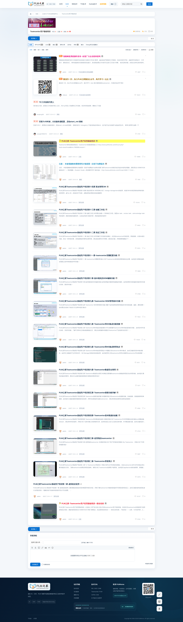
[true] (141, 4)
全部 (30, 44)
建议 (55, 44)
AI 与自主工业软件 (96, 598)
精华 (47, 50)
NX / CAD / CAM (96, 588)
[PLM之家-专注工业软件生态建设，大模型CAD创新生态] (39, 586)
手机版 (29, 618)
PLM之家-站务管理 (84, 95)
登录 (149, 4)
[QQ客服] (159, 608)
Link (42, 547)
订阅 (145, 31)
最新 (35, 50)
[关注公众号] (159, 601)
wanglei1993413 (42, 134)
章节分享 (38, 44)
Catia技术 (93, 4)
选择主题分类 (35, 542)
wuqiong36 (40, 114)
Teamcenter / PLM (96, 591)
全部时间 (143, 50)
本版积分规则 (149, 563)
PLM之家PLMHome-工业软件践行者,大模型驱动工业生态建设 (31, 14)
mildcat (65, 95)
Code (49, 547)
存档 (151, 31)
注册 (93, 555)
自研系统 (103, 4)
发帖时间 (135, 50)
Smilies (52, 547)
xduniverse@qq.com (120, 595)
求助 (76, 44)
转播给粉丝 (47, 564)
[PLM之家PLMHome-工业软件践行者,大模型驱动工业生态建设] (36, 4)
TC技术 (83, 4)
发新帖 (33, 38)
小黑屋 (35, 618)
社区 (67, 4)
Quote (45, 547)
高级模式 (131, 547)
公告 (47, 44)
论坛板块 (76, 591)
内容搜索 (76, 598)
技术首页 (76, 588)
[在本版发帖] (159, 594)
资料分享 (62, 44)
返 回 (152, 38)
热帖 (43, 50)
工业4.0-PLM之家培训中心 (50, 14)
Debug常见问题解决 (92, 44)
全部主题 (128, 50)
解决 (82, 44)
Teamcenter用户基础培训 (69, 14)
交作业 (69, 44)
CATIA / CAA (95, 595)
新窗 (152, 50)
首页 (61, 4)
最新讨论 (76, 595)
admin (64, 72)
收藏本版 (138, 31)
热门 (39, 50)
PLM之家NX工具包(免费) (86, 72)
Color (35, 547)
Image (39, 547)
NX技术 (75, 4)
